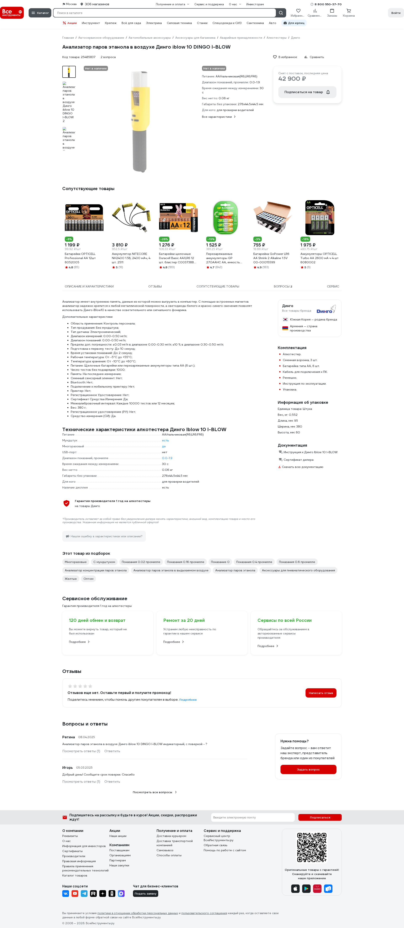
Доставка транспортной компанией (175, 843)
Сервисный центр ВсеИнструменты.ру (219, 838)
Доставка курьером (171, 836)
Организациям (120, 855)
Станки (202, 23)
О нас (66, 841)
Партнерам (117, 860)
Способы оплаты (169, 855)
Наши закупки (119, 865)
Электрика (154, 23)
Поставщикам (119, 850)
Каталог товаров (74, 875)
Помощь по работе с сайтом (225, 850)
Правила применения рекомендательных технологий (85, 868)
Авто (272, 23)
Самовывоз (165, 850)
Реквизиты (70, 836)
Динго (287, 306)
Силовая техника (179, 23)
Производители (73, 856)
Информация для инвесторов (84, 846)
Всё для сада (131, 23)
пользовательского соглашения (204, 913)
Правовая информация (79, 861)
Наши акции (117, 836)
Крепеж (111, 23)
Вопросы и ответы (85, 724)
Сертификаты (72, 851)
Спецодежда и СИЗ (227, 23)
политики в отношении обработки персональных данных (137, 913)
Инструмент (91, 23)
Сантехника (255, 23)
